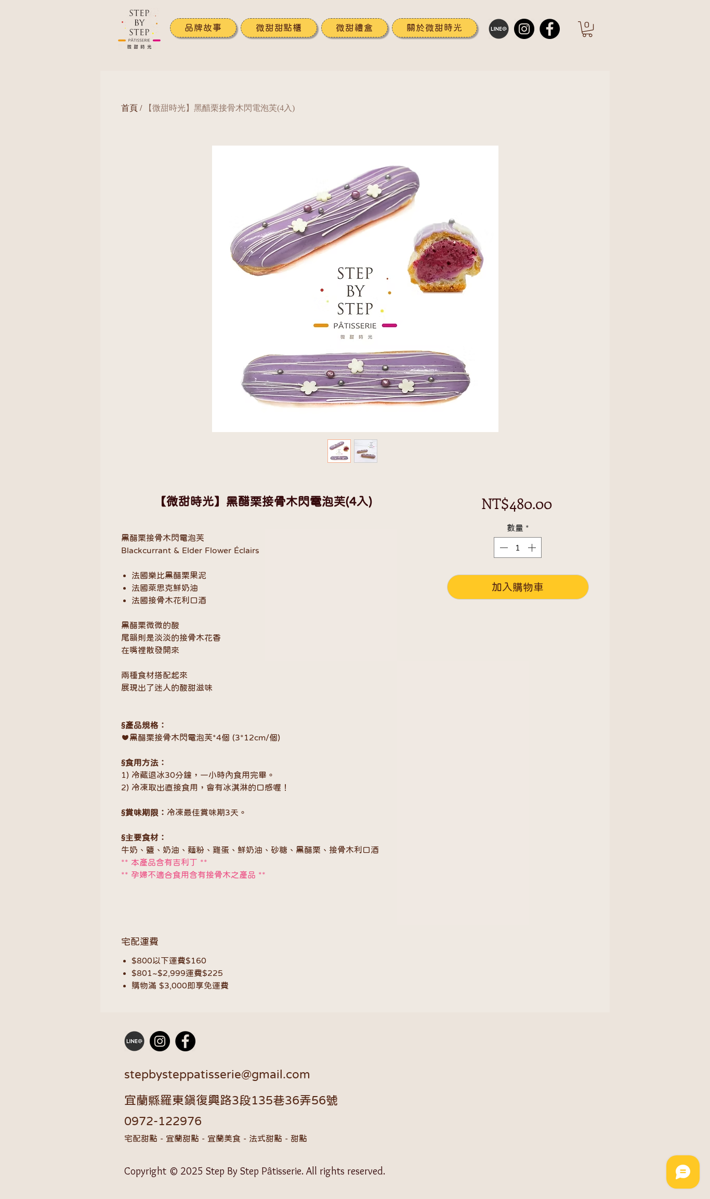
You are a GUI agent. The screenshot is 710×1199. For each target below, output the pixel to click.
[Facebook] (550, 29)
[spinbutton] (517, 547)
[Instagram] (524, 29)
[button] (434, 27)
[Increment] (532, 547)
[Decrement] (502, 547)
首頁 (129, 107)
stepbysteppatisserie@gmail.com (217, 1074)
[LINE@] (499, 29)
